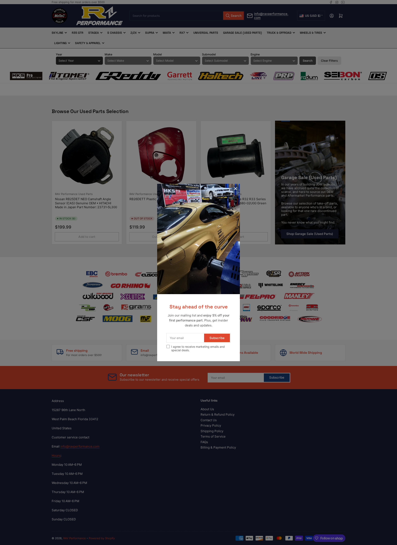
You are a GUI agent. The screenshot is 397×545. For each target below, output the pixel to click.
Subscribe (217, 338)
